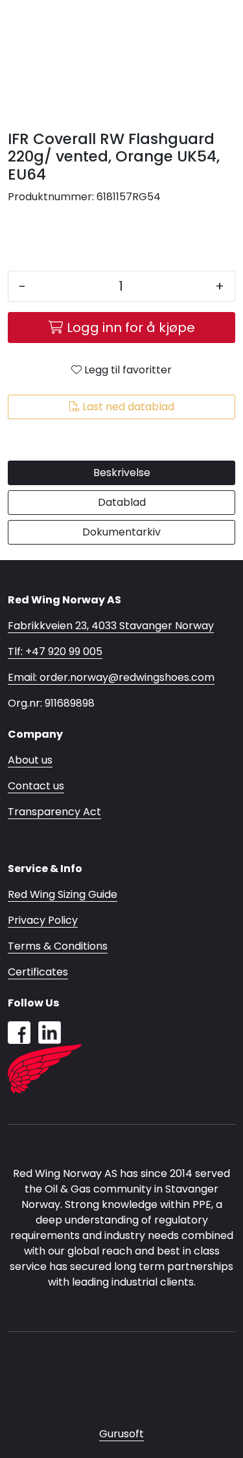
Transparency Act (54, 811)
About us (30, 760)
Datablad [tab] (122, 502)
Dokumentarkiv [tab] (121, 532)
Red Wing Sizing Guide (62, 894)
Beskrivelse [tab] (121, 472)
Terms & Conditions (58, 946)
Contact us (36, 785)
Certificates (38, 971)
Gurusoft (121, 1433)
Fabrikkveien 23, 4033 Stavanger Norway (111, 625)
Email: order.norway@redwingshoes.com (111, 677)
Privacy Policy (43, 920)
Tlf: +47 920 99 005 (55, 651)
